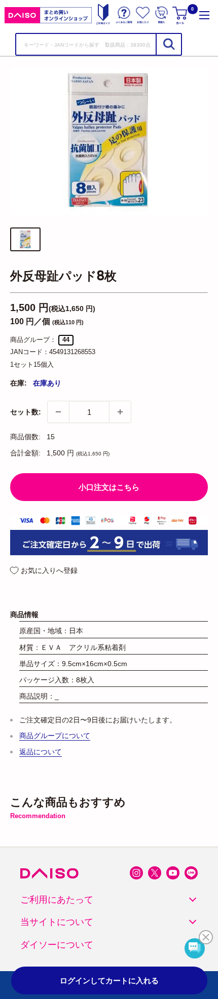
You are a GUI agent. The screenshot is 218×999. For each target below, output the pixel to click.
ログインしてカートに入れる (109, 980)
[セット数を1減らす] (58, 411)
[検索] (168, 44)
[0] (181, 15)
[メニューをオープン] (204, 15)
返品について (40, 752)
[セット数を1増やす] (120, 411)
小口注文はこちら (109, 487)
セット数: (25, 412)
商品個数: (25, 437)
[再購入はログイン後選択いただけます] (161, 15)
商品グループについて (54, 736)
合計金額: (25, 453)
